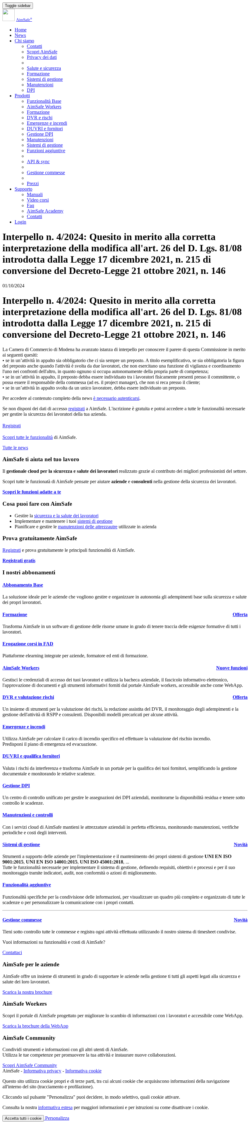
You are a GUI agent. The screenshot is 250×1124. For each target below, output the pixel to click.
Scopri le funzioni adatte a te (31, 491)
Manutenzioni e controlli (27, 814)
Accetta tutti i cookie (23, 1118)
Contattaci (12, 952)
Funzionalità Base (44, 101)
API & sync (38, 161)
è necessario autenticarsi (116, 398)
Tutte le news (15, 447)
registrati (76, 408)
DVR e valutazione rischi (28, 697)
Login (20, 221)
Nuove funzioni (232, 667)
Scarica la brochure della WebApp (35, 1026)
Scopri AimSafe (42, 51)
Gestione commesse (46, 172)
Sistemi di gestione (45, 79)
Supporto (23, 189)
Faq (30, 205)
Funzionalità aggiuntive (26, 884)
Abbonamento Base (22, 584)
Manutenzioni (40, 84)
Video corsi (38, 200)
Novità (241, 844)
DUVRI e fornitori (45, 128)
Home (21, 29)
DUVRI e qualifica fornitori (31, 756)
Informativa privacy (42, 1070)
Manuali (35, 194)
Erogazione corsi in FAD (27, 643)
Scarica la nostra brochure (27, 992)
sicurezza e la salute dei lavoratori (66, 515)
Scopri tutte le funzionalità (27, 437)
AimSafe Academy (45, 211)
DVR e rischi (39, 117)
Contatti (34, 46)
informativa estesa (55, 1107)
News (20, 35)
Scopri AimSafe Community (29, 1065)
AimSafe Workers (44, 106)
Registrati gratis (18, 560)
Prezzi (33, 183)
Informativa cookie (83, 1070)
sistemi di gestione (94, 521)
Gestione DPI (40, 134)
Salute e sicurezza (44, 68)
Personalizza (56, 1118)
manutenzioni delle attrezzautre (87, 526)
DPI (31, 90)
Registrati (11, 425)
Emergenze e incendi (47, 123)
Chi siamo (24, 40)
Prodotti (22, 95)
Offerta (240, 614)
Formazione (38, 73)
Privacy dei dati (42, 57)
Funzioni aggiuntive (46, 150)
